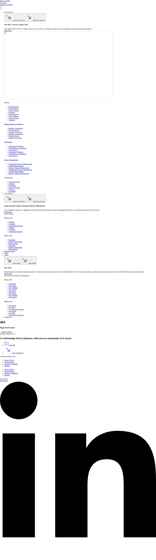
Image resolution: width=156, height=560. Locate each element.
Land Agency (13, 150)
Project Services (13, 130)
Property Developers (15, 242)
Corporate (11, 224)
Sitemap (7, 366)
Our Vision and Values (16, 309)
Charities (11, 222)
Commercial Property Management (20, 164)
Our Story (11, 307)
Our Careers (12, 290)
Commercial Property (15, 226)
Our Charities (13, 288)
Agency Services (14, 182)
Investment (12, 186)
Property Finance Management (18, 168)
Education (11, 240)
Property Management (11, 160)
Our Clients (12, 286)
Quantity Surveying (15, 132)
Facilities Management (16, 166)
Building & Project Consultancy (13, 124)
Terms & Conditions (11, 364)
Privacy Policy (9, 360)
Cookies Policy (9, 362)
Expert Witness (13, 109)
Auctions (11, 184)
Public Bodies (13, 244)
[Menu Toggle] (1, 8)
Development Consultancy (17, 148)
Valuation (11, 112)
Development (8, 142)
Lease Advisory (13, 110)
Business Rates (13, 107)
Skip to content (5, 1)
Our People (12, 306)
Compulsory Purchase (15, 146)
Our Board (12, 284)
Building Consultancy (15, 128)
